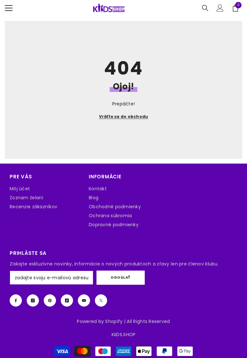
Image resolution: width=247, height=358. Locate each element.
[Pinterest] (50, 300)
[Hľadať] (205, 8)
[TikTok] (67, 300)
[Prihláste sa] (220, 8)
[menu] (9, 8)
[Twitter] (101, 300)
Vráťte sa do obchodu (123, 116)
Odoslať (121, 277)
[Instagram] (33, 300)
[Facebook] (16, 300)
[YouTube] (84, 300)
